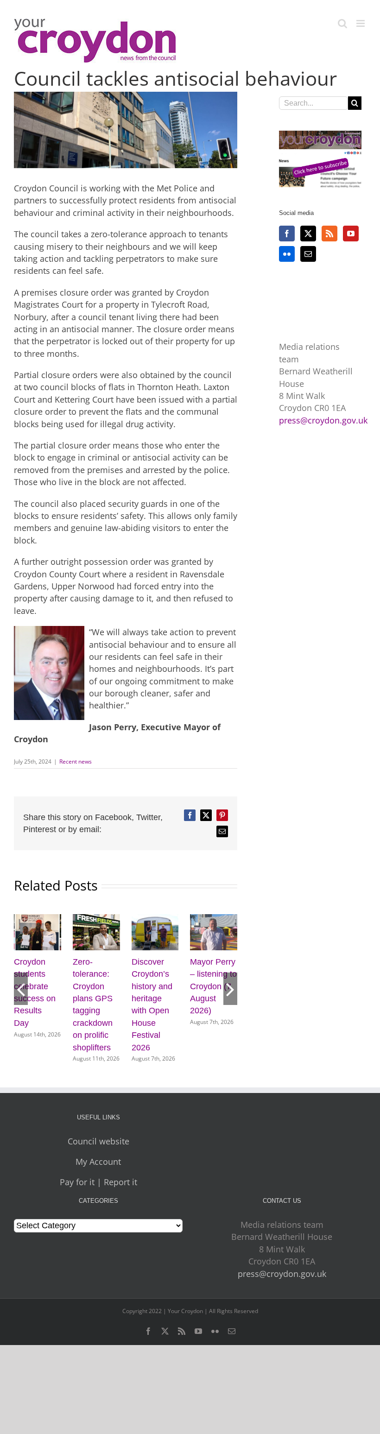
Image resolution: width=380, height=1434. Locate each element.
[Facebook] (287, 233)
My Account (98, 1174)
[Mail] (308, 254)
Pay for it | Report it (98, 1194)
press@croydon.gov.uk (323, 420)
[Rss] (329, 233)
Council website (98, 1153)
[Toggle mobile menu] (361, 23)
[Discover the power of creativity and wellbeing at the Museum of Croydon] (155, 919)
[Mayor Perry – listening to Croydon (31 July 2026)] (213, 919)
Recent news (75, 761)
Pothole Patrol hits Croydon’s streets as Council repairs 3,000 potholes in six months (34, 1010)
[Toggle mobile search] (342, 23)
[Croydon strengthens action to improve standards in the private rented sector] (96, 919)
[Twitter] (308, 233)
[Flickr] (287, 254)
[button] (21, 995)
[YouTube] (351, 233)
